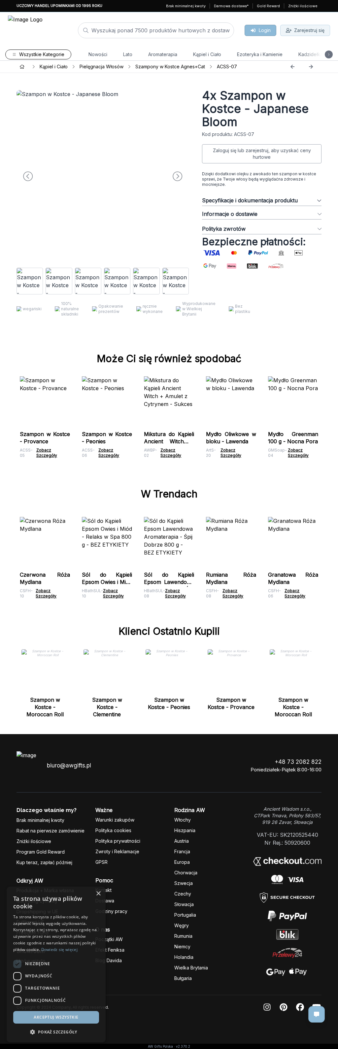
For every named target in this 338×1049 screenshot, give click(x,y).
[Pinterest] (283, 1007)
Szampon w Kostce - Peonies (169, 703)
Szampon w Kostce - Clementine (107, 707)
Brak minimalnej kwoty (186, 6)
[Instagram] (267, 1007)
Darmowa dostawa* (231, 6)
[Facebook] (300, 1007)
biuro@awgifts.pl (69, 765)
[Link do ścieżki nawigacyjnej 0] (22, 66)
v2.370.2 (183, 1046)
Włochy (182, 820)
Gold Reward (268, 6)
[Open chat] (316, 1014)
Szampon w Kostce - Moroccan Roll (45, 707)
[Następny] (311, 66)
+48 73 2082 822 (298, 762)
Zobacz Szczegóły (46, 453)
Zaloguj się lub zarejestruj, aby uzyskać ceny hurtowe (262, 154)
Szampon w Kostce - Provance (231, 703)
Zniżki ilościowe (303, 6)
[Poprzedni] (292, 66)
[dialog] (10, 1038)
